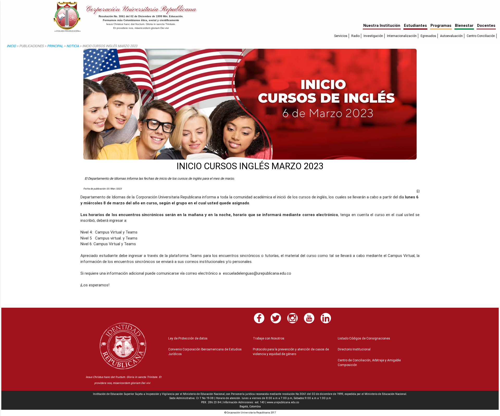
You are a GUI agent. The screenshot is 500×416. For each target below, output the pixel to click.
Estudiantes (415, 25)
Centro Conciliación (481, 36)
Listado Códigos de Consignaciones (364, 338)
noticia (72, 46)
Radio (355, 36)
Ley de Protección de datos (188, 338)
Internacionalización (402, 36)
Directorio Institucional (354, 349)
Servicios (340, 36)
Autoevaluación (451, 36)
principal (55, 46)
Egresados (428, 36)
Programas (440, 25)
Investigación (373, 36)
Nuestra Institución (381, 25)
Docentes (486, 25)
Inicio (11, 46)
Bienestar (464, 25)
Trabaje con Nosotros (268, 338)
